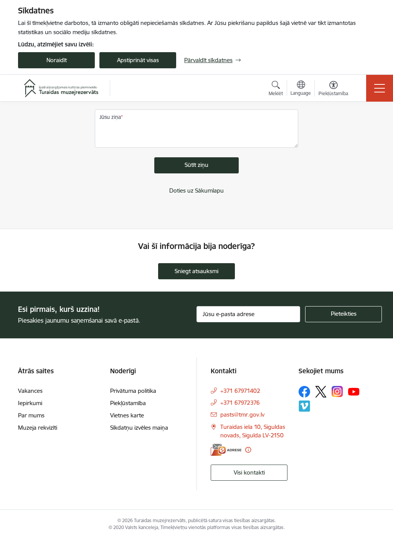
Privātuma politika (133, 390)
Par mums (31, 415)
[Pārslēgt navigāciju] (379, 88)
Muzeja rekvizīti (37, 427)
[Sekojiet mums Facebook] (304, 391)
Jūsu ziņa (110, 117)
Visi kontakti (249, 472)
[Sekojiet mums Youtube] (354, 391)
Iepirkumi (30, 403)
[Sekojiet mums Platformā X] (321, 391)
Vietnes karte (127, 415)
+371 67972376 (240, 402)
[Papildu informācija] (248, 450)
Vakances (30, 390)
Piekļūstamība (128, 403)
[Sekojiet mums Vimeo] (304, 406)
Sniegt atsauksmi (196, 271)
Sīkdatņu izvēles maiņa (139, 427)
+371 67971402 (240, 390)
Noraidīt (56, 60)
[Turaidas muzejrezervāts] (61, 88)
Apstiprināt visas (138, 60)
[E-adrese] (226, 449)
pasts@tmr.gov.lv (242, 414)
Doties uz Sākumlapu (196, 190)
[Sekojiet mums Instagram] (337, 391)
